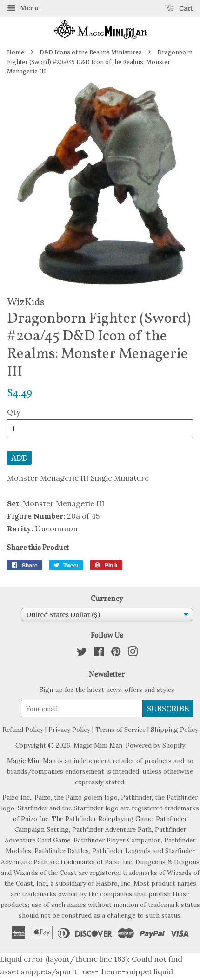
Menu (28, 8)
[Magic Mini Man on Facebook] (98, 653)
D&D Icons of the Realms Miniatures (91, 52)
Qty (13, 412)
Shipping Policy (174, 729)
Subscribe (168, 708)
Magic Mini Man (97, 745)
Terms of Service (120, 729)
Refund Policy (22, 729)
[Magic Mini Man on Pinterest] (116, 653)
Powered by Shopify (155, 745)
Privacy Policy (69, 729)
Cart (185, 8)
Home (15, 52)
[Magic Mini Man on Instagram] (132, 653)
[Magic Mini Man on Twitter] (82, 653)
